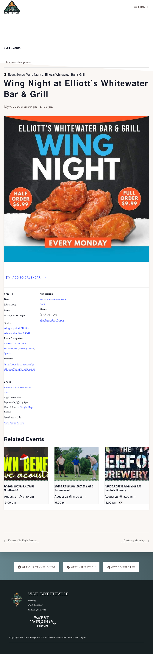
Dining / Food (26, 348)
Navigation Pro (36, 637)
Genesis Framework (57, 637)
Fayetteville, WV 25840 (37, 610)
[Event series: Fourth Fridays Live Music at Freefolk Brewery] (120, 502)
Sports (7, 353)
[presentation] (26, 464)
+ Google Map (25, 407)
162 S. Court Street (35, 605)
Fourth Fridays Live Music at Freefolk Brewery (123, 488)
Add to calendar (27, 277)
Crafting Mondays (135, 540)
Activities (8, 343)
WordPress (73, 637)
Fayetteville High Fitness (22, 540)
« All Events (12, 48)
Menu (143, 7)
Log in (83, 637)
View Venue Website (14, 422)
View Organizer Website (52, 320)
